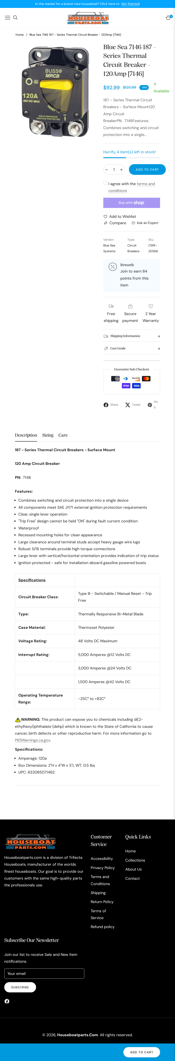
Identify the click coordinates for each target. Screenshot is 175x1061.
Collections (135, 860)
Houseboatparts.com (77, 1034)
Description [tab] (26, 435)
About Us (133, 869)
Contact (132, 878)
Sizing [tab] (47, 435)
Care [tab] (63, 435)
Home (20, 35)
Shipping (98, 892)
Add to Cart (141, 1052)
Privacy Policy (103, 867)
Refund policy (103, 926)
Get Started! (130, 4)
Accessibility (102, 858)
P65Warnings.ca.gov (32, 740)
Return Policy (102, 901)
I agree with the (131, 187)
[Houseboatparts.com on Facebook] (8, 1001)
